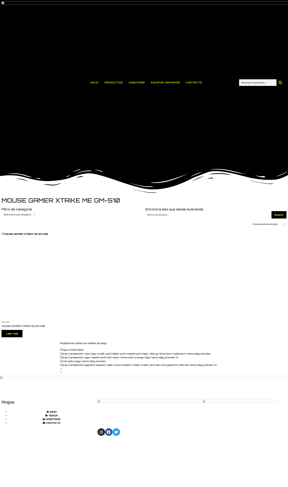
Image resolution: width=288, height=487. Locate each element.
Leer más (12, 333)
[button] (144, 369)
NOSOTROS (137, 82)
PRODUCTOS (113, 82)
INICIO (94, 82)
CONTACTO (194, 82)
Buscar (279, 214)
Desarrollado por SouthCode (179, 479)
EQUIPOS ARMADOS (165, 82)
